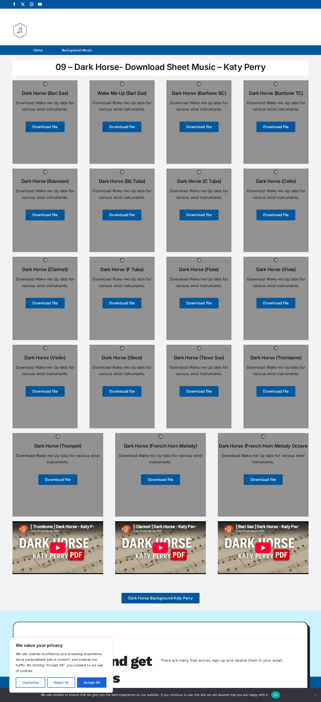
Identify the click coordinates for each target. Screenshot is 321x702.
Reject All (61, 682)
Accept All (92, 682)
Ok (276, 695)
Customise (30, 682)
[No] (315, 695)
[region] (61, 665)
